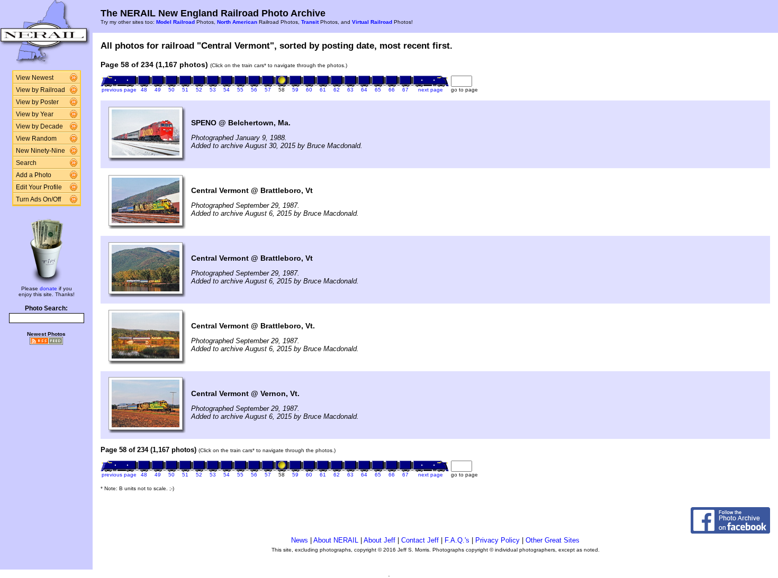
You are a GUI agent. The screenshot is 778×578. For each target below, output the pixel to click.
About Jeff (379, 540)
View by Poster (37, 102)
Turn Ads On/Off (38, 199)
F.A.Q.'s (457, 540)
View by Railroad (40, 90)
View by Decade (39, 126)
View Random (36, 138)
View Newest (34, 78)
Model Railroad (175, 22)
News (299, 540)
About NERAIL (335, 540)
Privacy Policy (497, 540)
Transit (310, 22)
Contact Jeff (420, 540)
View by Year (34, 114)
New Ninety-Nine (40, 151)
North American (237, 22)
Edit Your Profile (39, 187)
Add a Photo (33, 175)
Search (26, 163)
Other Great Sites (553, 540)
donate (48, 288)
